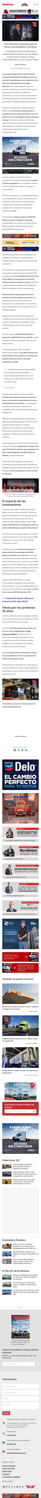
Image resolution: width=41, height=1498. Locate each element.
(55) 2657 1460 (11, 1444)
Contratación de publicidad (11, 1477)
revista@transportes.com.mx (16, 1453)
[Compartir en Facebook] (15, 750)
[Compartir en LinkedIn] (26, 750)
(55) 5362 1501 (11, 1435)
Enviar (6, 1413)
